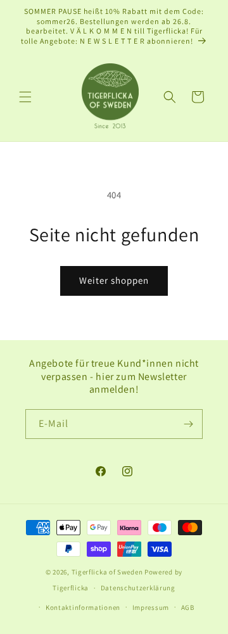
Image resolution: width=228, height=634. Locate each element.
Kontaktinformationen (83, 607)
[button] (25, 97)
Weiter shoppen (114, 280)
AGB (187, 607)
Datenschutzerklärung (138, 587)
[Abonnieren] (188, 424)
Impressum (150, 607)
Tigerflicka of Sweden (107, 571)
